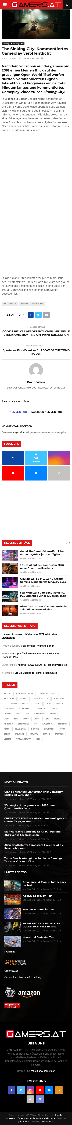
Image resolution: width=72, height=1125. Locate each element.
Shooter (35, 729)
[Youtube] (40, 1090)
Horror (24, 304)
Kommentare (18, 412)
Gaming (6, 44)
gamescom (9, 709)
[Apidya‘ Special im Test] (12, 899)
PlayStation (47, 724)
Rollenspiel (20, 729)
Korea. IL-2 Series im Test (39, 937)
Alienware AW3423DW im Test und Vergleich (42, 664)
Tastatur (59, 734)
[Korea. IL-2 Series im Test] (12, 941)
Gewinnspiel (25, 709)
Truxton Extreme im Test (38, 909)
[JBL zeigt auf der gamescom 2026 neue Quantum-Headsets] (10, 568)
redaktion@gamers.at (43, 1071)
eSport (37, 704)
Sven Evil (31, 900)
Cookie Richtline (47, 1118)
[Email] (49, 1090)
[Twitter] (21, 1090)
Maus (25, 719)
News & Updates (17, 44)
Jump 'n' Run (39, 714)
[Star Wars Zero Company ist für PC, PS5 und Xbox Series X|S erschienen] (10, 596)
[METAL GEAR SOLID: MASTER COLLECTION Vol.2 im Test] (12, 927)
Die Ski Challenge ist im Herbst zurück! (36, 672)
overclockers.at (48, 1121)
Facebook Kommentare (46, 412)
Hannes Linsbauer (32, 558)
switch (46, 734)
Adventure (9, 699)
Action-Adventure (24, 694)
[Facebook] (11, 1090)
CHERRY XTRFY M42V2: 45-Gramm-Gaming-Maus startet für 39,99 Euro (43, 580)
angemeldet (19, 432)
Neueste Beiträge (17, 542)
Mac (16, 719)
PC (35, 724)
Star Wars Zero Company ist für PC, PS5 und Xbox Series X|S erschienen (43, 594)
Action (7, 694)
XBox (38, 739)
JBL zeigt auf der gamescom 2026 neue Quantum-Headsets (42, 566)
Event (48, 704)
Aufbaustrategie (40, 699)
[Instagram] (30, 1090)
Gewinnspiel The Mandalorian (37, 645)
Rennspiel (62, 724)
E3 (5, 704)
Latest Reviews (15, 872)
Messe (36, 719)
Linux (6, 719)
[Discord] (40, 1099)
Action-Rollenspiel (47, 694)
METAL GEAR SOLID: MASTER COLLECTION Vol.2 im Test (41, 925)
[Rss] (59, 1090)
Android (23, 699)
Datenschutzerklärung (28, 1118)
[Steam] (30, 1099)
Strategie (19, 734)
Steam (7, 734)
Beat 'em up (59, 699)
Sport (62, 729)
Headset (55, 709)
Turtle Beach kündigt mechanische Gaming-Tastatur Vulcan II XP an (33, 860)
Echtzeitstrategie (20, 704)
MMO (47, 719)
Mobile (57, 719)
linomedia (24, 1121)
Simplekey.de (11, 970)
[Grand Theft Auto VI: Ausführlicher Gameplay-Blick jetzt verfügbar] (10, 555)
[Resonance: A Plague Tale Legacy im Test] (12, 885)
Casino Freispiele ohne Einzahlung (22, 977)
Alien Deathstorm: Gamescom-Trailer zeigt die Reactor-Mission (44, 608)
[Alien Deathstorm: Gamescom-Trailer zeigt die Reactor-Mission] (10, 610)
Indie (18, 714)
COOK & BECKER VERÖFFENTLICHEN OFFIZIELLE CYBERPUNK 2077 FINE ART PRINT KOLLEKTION (36, 333)
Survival (34, 734)
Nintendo (8, 724)
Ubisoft (7, 739)
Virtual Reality (23, 739)
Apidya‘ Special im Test (37, 895)
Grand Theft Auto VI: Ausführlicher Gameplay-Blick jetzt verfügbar (42, 553)
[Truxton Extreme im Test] (12, 913)
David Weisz (11, 58)
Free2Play (61, 704)
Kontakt (58, 1115)
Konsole (54, 714)
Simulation (49, 729)
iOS (27, 714)
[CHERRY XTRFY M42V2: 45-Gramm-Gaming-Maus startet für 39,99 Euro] (10, 582)
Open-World (37, 304)
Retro (6, 729)
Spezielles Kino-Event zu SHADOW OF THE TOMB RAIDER (36, 352)
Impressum (11, 1118)
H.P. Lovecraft (10, 304)
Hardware (41, 709)
